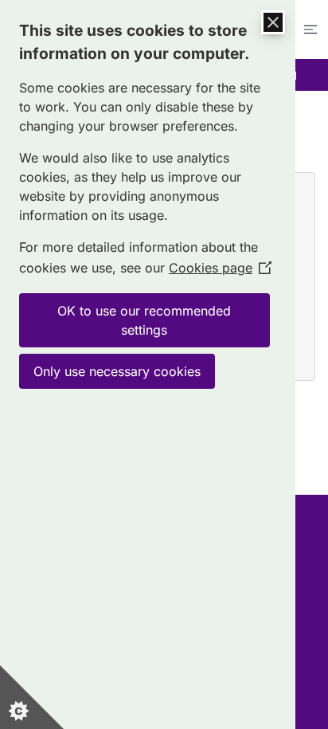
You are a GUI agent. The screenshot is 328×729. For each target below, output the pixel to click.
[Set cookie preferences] (32, 697)
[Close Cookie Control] (273, 22)
